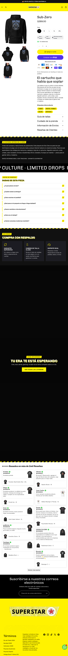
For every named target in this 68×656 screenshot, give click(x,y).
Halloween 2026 (8, 646)
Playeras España (8, 651)
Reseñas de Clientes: (47, 130)
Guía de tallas (43, 116)
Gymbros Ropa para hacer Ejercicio (31, 626)
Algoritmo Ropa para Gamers (17, 626)
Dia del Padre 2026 (9, 640)
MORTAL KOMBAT (51, 108)
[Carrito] (66, 7)
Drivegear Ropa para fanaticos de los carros (48, 626)
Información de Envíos (48, 125)
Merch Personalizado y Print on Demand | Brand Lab (18, 630)
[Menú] (2, 7)
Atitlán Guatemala (9, 625)
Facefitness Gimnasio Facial (31, 627)
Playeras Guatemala (9, 649)
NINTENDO (49, 111)
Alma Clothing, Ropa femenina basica (19, 628)
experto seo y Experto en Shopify (35, 628)
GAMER (40, 108)
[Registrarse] (46, 593)
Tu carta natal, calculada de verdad (37, 630)
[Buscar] (6, 7)
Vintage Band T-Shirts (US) (11, 654)
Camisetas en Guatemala (50, 630)
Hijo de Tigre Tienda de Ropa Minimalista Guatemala (25, 625)
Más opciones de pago (50, 61)
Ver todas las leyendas (34, 369)
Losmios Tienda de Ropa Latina (42, 625)
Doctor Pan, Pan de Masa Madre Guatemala (47, 627)
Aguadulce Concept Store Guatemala (17, 627)
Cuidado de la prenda (47, 121)
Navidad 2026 (8, 643)
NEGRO (40, 111)
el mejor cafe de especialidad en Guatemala (51, 628)
